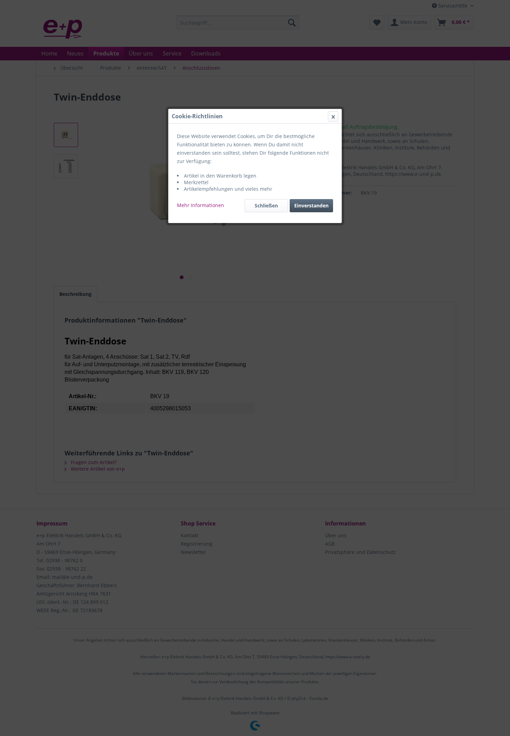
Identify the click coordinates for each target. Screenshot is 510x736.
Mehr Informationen (200, 205)
